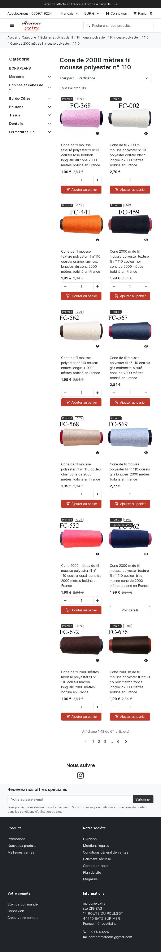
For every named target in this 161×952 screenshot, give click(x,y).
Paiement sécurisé (97, 859)
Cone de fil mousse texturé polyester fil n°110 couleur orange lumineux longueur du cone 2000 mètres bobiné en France (80, 261)
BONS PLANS (20, 68)
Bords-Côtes (20, 98)
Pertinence (86, 78)
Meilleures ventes (21, 852)
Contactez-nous (95, 866)
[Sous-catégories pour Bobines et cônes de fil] (48, 87)
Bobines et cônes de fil (26, 87)
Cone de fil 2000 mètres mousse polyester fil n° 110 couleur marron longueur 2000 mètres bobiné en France (80, 682)
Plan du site (92, 872)
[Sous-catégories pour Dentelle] (48, 123)
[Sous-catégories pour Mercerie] (48, 76)
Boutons (16, 107)
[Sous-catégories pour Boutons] (48, 106)
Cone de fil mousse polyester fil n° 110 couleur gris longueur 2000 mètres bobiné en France (130, 471)
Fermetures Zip (22, 132)
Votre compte (19, 893)
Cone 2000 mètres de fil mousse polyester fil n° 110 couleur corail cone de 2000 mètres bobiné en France (81, 575)
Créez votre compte (23, 918)
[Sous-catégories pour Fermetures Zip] (48, 132)
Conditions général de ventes (105, 852)
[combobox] (118, 25)
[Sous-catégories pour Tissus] (48, 115)
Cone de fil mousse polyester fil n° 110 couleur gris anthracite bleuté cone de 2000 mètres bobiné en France (130, 368)
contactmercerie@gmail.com (110, 937)
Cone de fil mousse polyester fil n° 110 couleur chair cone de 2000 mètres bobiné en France (81, 471)
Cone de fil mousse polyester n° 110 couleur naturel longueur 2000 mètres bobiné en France (80, 365)
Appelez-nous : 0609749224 (30, 13)
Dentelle (16, 123)
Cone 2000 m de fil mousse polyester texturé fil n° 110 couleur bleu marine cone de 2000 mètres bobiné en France (129, 575)
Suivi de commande (23, 904)
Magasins (90, 879)
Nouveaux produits (22, 845)
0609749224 (98, 932)
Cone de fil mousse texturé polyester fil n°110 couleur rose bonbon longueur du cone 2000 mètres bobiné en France (80, 155)
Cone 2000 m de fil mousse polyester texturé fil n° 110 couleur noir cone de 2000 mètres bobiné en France (129, 261)
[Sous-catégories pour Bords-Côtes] (48, 98)
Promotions (16, 839)
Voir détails (130, 610)
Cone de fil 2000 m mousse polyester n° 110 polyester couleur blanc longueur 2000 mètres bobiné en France (128, 155)
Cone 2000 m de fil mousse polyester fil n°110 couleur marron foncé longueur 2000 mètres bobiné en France (130, 682)
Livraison (90, 839)
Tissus (14, 115)
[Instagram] (80, 775)
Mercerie (16, 77)
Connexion (16, 911)
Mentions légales (96, 845)
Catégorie (19, 59)
